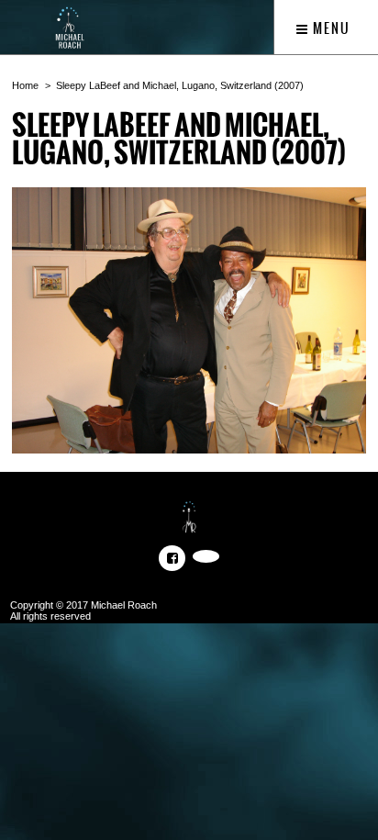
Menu (329, 28)
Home (25, 85)
